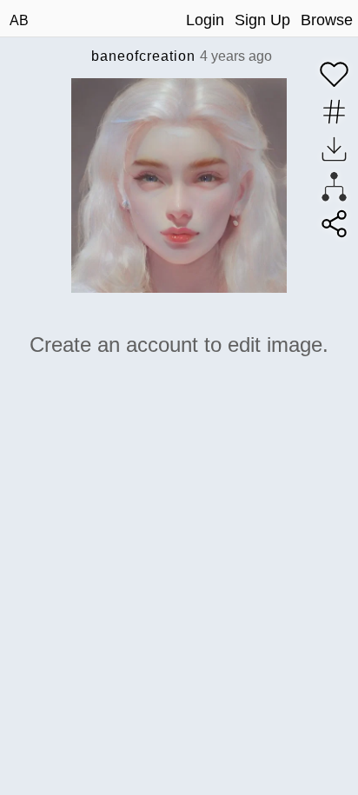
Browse (327, 20)
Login (205, 20)
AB (19, 20)
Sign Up (262, 20)
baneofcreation (143, 56)
